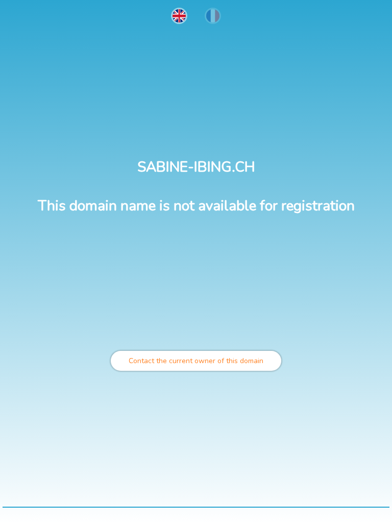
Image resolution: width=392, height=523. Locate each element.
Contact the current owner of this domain (196, 361)
